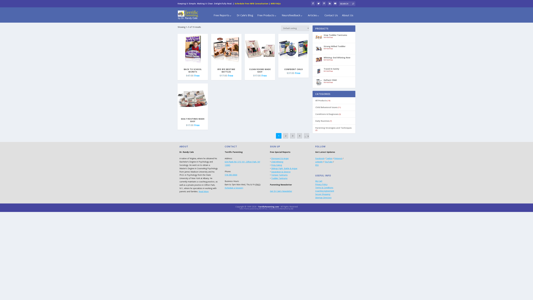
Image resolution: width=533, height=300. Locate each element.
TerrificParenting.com (268, 206)
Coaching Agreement (324, 191)
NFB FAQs (276, 3)
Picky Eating (276, 165)
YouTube (329, 161)
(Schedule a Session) (234, 188)
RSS (317, 165)
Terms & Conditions (324, 187)
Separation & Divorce (281, 171)
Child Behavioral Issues (326, 107)
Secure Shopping (322, 194)
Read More (204, 191)
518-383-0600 (231, 174)
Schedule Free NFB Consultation (251, 3)
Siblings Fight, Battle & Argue (284, 168)
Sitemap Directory (323, 197)
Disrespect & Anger (280, 158)
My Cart (318, 181)
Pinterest (338, 158)
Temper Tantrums (279, 175)
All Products (321, 100)
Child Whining (277, 161)
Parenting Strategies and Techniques (333, 128)
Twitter (329, 158)
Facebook (319, 158)
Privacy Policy (321, 184)
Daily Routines (322, 121)
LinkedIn (319, 161)
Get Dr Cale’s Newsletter (281, 191)
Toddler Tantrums (279, 178)
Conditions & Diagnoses (326, 114)
